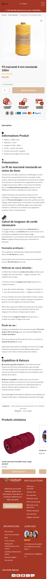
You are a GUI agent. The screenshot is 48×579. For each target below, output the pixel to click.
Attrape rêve (31, 492)
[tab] (23, 125)
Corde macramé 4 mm (30, 406)
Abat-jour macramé (30, 487)
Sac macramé (31, 514)
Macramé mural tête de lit (32, 506)
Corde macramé (13, 15)
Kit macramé (31, 495)
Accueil (4, 15)
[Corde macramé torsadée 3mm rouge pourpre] (19, 442)
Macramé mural (32, 498)
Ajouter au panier (28, 90)
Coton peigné (27, 411)
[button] (7, 74)
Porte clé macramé (33, 502)
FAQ (41, 397)
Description (7, 125)
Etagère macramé (33, 517)
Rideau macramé (33, 511)
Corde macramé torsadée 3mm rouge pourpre (16, 462)
